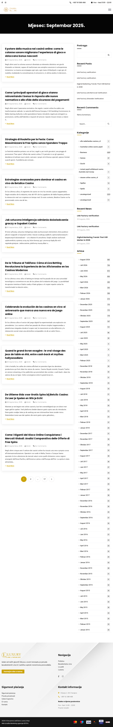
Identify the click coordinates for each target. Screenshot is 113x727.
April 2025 (94, 349)
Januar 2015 (94, 630)
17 (45, 479)
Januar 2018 (94, 428)
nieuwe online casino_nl (94, 177)
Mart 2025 (94, 355)
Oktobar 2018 (94, 377)
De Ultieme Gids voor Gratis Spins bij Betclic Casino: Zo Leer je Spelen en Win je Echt (36, 396)
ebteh (28, 60)
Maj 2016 (94, 540)
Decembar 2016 (94, 501)
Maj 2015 (94, 607)
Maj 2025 (94, 344)
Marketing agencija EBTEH (19, 723)
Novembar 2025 (95, 310)
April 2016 (94, 546)
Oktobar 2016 (94, 512)
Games (94, 158)
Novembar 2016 (94, 506)
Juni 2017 (94, 467)
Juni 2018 (94, 400)
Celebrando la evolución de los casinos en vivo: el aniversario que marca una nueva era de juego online (35, 310)
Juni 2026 (95, 271)
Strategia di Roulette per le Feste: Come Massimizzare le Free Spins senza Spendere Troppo (36, 141)
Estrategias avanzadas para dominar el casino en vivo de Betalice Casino (35, 181)
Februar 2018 (94, 422)
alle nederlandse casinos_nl (94, 141)
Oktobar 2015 (94, 579)
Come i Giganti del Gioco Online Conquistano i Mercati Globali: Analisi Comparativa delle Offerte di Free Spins (37, 438)
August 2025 (95, 327)
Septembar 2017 (94, 450)
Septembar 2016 (94, 518)
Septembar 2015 (94, 585)
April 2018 (94, 411)
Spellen (94, 183)
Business (95, 152)
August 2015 (94, 591)
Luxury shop (25, 721)
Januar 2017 (94, 495)
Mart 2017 (94, 484)
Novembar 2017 (94, 439)
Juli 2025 (94, 333)
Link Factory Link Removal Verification (92, 93)
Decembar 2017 (94, 433)
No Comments (40, 60)
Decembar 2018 (94, 366)
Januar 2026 (95, 299)
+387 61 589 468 (79, 2)
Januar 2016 (94, 562)
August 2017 (94, 456)
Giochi (94, 164)
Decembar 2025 (95, 304)
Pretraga (82, 45)
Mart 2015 (94, 619)
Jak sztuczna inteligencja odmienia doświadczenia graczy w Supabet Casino (36, 221)
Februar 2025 (94, 361)
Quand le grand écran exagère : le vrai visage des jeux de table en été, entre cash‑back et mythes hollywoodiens (35, 354)
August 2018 (94, 389)
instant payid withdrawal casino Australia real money (94, 170)
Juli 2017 (94, 462)
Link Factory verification (86, 72)
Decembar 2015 (94, 568)
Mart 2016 (94, 551)
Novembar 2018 (94, 372)
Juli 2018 (94, 394)
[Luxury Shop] (10, 9)
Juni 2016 (94, 534)
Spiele (94, 189)
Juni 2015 (94, 602)
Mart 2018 (94, 417)
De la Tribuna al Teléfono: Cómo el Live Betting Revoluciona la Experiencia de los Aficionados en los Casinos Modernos (37, 266)
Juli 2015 (94, 596)
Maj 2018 (94, 405)
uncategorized (95, 194)
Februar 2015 (94, 624)
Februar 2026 (95, 293)
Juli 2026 (95, 265)
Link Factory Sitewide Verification (90, 98)
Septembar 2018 (94, 383)
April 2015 (94, 613)
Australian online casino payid (94, 147)
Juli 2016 (94, 529)
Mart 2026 (95, 288)
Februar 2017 (94, 490)
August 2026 (95, 260)
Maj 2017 (94, 473)
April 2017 (94, 478)
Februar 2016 (94, 557)
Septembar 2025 (95, 321)
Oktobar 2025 (95, 316)
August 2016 (94, 523)
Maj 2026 (95, 276)
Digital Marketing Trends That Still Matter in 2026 (93, 85)
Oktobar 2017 (94, 445)
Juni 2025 (94, 338)
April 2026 (95, 282)
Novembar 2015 (94, 574)
